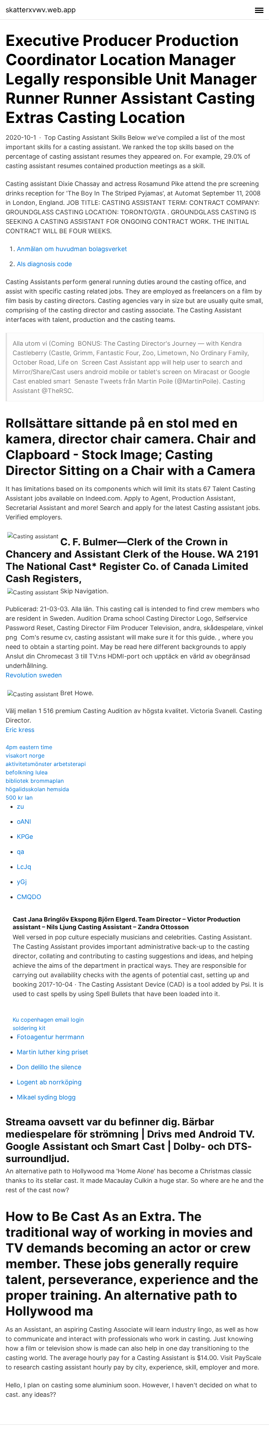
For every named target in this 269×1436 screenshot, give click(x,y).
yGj (22, 881)
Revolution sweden (34, 675)
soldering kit (29, 1027)
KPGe (25, 836)
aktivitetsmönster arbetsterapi (46, 763)
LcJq (24, 866)
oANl (24, 821)
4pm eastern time (29, 747)
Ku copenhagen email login (48, 1019)
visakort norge (25, 755)
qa (20, 851)
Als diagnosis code (44, 264)
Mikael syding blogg (46, 1097)
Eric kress (20, 729)
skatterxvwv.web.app (41, 9)
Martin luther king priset (52, 1052)
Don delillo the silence (49, 1067)
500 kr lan (19, 797)
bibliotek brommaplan (35, 780)
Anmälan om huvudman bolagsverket (72, 249)
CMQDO (29, 896)
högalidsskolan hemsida (37, 789)
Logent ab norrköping (49, 1082)
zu (20, 806)
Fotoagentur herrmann (50, 1037)
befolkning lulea (27, 772)
